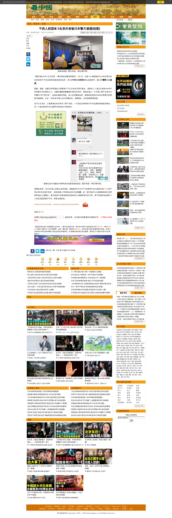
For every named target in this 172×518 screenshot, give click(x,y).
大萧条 (35, 471)
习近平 (53, 332)
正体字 (103, 471)
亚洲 (47, 20)
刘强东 (121, 357)
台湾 (139, 354)
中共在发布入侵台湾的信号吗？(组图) (40, 290)
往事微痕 (124, 339)
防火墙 (127, 359)
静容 (128, 397)
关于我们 (72, 506)
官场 (51, 17)
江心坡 (128, 363)
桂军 (128, 370)
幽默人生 (122, 375)
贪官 (141, 345)
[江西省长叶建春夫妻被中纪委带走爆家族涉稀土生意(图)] (123, 175)
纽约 (86, 17)
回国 (127, 368)
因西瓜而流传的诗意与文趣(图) (127, 51)
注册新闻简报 (123, 411)
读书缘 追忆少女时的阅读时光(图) (128, 63)
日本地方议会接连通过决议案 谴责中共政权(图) (44, 292)
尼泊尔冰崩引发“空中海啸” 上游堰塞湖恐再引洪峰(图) (46, 409)
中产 (131, 354)
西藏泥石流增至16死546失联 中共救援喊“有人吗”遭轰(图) (137, 125)
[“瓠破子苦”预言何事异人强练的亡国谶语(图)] (123, 149)
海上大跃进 (75, 471)
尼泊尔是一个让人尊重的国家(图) (96, 327)
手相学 (71, 381)
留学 (141, 366)
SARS (132, 363)
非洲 (52, 20)
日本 (27, 38)
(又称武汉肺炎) (126, 330)
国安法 (118, 336)
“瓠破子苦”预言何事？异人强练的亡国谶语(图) (137, 152)
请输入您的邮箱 (131, 415)
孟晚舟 (118, 343)
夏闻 (137, 390)
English (97, 506)
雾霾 (117, 359)
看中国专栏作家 (124, 382)
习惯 (35, 358)
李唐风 (138, 393)
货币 (128, 352)
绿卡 (133, 368)
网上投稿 (48, 506)
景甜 (88, 383)
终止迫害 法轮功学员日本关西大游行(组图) (42, 275)
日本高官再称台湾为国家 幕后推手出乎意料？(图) (88, 290)
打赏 (91, 32)
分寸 (99, 355)
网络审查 (123, 361)
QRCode (48, 250)
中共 (27, 46)
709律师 (135, 359)
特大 (103, 32)
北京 (117, 357)
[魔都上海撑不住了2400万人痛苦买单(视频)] (41, 450)
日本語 (124, 506)
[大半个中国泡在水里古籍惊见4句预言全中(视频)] (41, 476)
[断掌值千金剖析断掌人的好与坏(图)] (69, 362)
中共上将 (76, 332)
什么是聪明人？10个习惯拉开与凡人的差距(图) (137, 221)
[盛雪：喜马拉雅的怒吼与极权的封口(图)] (123, 210)
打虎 (130, 348)
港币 (142, 352)
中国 (106, 189)
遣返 (121, 368)
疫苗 (125, 336)
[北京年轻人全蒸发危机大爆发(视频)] (98, 423)
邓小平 (123, 372)
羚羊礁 (68, 471)
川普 (132, 330)
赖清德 (139, 341)
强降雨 (35, 497)
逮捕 (27, 43)
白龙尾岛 (123, 363)
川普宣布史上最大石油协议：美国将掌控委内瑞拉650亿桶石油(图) (137, 169)
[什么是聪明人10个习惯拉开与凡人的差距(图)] (41, 336)
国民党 (135, 339)
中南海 (127, 345)
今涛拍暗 (130, 386)
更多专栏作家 (139, 406)
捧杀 (91, 383)
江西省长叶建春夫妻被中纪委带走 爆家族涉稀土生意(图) (137, 178)
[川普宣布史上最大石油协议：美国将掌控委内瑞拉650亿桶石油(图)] (123, 167)
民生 (136, 368)
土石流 (43, 383)
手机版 (83, 32)
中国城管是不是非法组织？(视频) (128, 316)
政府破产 (47, 471)
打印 (99, 32)
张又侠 (77, 358)
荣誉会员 (99, 226)
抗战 (131, 370)
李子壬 (138, 400)
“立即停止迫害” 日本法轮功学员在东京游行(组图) (44, 284)
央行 (139, 350)
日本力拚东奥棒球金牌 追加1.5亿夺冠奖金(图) (87, 281)
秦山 (119, 397)
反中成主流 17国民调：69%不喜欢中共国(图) (87, 275)
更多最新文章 (139, 258)
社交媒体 (122, 350)
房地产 (118, 354)
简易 (137, 386)
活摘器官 (124, 334)
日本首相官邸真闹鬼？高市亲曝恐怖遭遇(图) (43, 391)
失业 (88, 445)
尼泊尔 (89, 330)
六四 (140, 332)
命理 (67, 381)
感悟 (130, 375)
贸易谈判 (137, 343)
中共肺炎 (119, 330)
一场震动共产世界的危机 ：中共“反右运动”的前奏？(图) (137, 186)
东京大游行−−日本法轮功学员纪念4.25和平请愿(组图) (46, 287)
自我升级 (43, 358)
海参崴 (135, 354)
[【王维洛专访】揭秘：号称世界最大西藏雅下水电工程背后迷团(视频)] (41, 311)
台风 (30, 497)
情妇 (117, 348)
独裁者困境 (74, 497)
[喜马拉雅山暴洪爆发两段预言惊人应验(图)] (41, 362)
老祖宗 (92, 355)
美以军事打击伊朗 (123, 105)
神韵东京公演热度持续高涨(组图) (39, 272)
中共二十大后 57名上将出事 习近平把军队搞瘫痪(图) (137, 134)
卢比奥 (141, 330)
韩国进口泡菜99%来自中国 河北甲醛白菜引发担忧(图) (46, 400)
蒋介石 (140, 370)
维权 (131, 359)
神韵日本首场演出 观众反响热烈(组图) (40, 281)
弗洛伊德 (119, 341)
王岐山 (135, 341)
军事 (65, 20)
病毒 (117, 332)
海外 (139, 368)
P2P (143, 357)
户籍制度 (93, 445)
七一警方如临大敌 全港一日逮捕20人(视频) (86, 272)
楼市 (122, 354)
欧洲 (37, 20)
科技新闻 (59, 20)
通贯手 (63, 381)
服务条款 (80, 506)
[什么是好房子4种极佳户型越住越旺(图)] (123, 201)
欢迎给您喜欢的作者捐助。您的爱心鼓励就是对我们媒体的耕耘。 (57, 204)
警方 (27, 41)
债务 (142, 350)
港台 (69, 17)
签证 (124, 368)
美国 (60, 17)
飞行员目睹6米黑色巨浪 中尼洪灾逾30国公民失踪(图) (46, 397)
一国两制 (142, 348)
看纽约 (93, 509)
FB (126, 350)
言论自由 (119, 366)
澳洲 (42, 20)
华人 (131, 366)
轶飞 (119, 390)
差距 (38, 358)
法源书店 (71, 509)
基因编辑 (122, 359)
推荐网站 (42, 509)
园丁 (119, 395)
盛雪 (128, 395)
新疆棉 (138, 334)
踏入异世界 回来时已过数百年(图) (128, 58)
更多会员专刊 (139, 66)
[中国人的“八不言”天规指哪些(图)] (98, 336)
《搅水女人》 (103, 383)
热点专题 (121, 102)
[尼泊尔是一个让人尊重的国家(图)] (98, 311)
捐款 (64, 506)
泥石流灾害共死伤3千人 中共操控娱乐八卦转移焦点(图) (137, 160)
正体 (87, 32)
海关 (117, 368)
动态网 (124, 509)
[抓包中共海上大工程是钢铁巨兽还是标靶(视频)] (69, 450)
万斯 (129, 343)
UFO (123, 341)
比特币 (125, 352)
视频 (130, 17)
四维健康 (121, 402)
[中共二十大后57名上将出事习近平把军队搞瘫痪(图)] (69, 311)
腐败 (124, 348)
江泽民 (118, 345)
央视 (128, 366)
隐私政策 (89, 506)
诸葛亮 (141, 372)
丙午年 (40, 497)
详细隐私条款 (116, 2)
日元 (139, 352)
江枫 (128, 400)
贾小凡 (120, 388)
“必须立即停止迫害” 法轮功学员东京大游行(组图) (44, 278)
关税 (122, 343)
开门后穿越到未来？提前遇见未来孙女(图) (131, 251)
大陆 (42, 17)
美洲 (32, 20)
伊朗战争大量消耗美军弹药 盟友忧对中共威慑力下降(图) (47, 403)
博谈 (77, 17)
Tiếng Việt (115, 506)
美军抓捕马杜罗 (122, 111)
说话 (96, 355)
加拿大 (132, 350)
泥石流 (93, 330)
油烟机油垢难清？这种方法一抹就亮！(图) (131, 270)
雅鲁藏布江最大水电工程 (43, 332)
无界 (131, 509)
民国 (125, 370)
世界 (95, 17)
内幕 (131, 345)
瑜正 (119, 400)
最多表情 (138, 293)
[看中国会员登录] (131, 26)
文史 (104, 17)
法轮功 (118, 361)
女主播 (124, 366)
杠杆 (117, 352)
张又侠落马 (121, 108)
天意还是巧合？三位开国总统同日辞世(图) (131, 53)
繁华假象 (40, 471)
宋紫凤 (120, 386)
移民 (134, 366)
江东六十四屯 (130, 361)
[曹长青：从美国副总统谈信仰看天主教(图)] (123, 193)
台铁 (129, 334)
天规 (88, 355)
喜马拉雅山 (32, 383)
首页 (34, 17)
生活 (112, 17)
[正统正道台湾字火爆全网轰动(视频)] (98, 450)
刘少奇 (130, 372)
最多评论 (123, 293)
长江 (122, 336)
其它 (70, 20)
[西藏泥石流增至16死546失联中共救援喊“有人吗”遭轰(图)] (123, 123)
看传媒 (100, 509)
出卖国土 (119, 334)
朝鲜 (128, 350)
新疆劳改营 (138, 363)
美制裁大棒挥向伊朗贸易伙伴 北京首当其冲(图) (44, 394)
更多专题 (141, 114)
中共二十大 (61, 332)
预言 (59, 497)
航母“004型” (62, 471)
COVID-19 (122, 332)
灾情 (97, 330)
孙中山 (135, 370)
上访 (139, 359)
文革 (125, 377)
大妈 (125, 357)
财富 (128, 354)
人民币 (132, 352)
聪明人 (31, 358)
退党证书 (116, 509)
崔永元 (123, 345)
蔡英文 (143, 354)
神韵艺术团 (61, 509)
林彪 (126, 372)
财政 (125, 354)
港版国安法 (137, 336)
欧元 (135, 352)
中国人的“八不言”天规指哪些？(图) (97, 353)
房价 (128, 357)
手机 (133, 375)
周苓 (119, 393)
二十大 (67, 332)
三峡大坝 (133, 334)
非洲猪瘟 (135, 357)
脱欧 (136, 350)
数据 (100, 330)
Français (106, 506)
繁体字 (89, 471)
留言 (95, 32)
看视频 (86, 509)
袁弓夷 (132, 336)
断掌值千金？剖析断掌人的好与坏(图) (69, 378)
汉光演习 (119, 339)
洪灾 (43, 497)
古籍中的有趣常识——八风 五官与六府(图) (131, 246)
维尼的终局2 (68, 358)
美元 (121, 352)
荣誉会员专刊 (123, 47)
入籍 (130, 368)
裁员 (30, 471)
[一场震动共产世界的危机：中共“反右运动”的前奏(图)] (123, 184)
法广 (117, 350)
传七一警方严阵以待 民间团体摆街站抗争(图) (87, 287)
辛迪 (137, 402)
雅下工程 (32, 332)
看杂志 (78, 509)
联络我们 (57, 506)
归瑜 (137, 388)
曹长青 (129, 402)
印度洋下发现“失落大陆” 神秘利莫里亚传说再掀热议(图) (46, 415)
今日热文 (31, 307)
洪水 (128, 336)
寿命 (122, 377)
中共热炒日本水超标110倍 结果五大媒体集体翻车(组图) (90, 292)
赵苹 (137, 395)
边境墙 (126, 343)
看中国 (42, 9)
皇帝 (137, 372)
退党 (139, 339)
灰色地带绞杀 (65, 497)
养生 (128, 377)
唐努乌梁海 (138, 361)
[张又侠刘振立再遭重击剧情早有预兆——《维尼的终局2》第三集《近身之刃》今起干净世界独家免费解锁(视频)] (69, 336)
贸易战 (128, 332)
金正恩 (130, 341)
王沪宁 (142, 343)
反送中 (138, 345)
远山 (128, 390)
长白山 (118, 363)
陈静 (128, 393)
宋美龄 (118, 372)
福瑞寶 (107, 509)
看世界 (37, 24)
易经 (117, 375)
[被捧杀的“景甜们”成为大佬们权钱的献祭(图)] (98, 362)
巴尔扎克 (96, 383)
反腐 (127, 348)
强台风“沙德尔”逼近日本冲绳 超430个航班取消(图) (45, 412)
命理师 (48, 383)
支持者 (28, 48)
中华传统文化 (96, 471)
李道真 (129, 388)
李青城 (138, 397)
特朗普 (136, 330)
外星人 (118, 377)
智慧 (127, 375)
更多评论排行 (139, 321)
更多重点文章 (139, 228)
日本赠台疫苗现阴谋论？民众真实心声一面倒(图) (88, 278)
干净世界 (61, 358)
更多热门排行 (139, 288)
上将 (71, 332)
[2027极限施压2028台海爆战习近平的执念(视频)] (69, 476)
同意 (160, 2)
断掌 (59, 381)
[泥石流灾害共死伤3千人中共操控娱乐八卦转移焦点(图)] (123, 158)
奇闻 (121, 17)
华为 (121, 348)
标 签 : (29, 36)
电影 (73, 358)
